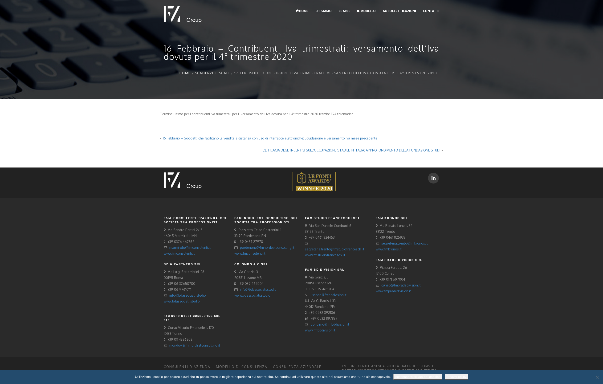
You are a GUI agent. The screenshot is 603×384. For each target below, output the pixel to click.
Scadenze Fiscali (212, 73)
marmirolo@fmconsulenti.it (190, 247)
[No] (597, 377)
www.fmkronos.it (389, 249)
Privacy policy (456, 377)
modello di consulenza (241, 367)
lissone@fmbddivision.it (328, 295)
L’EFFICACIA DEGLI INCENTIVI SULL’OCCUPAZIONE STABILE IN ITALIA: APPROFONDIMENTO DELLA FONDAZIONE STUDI (351, 150)
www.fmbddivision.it (320, 330)
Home (185, 73)
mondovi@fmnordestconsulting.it (194, 345)
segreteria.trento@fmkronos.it (404, 243)
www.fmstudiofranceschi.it (325, 255)
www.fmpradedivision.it (393, 291)
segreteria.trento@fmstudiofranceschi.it (334, 249)
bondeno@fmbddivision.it (330, 324)
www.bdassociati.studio (182, 301)
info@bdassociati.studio (187, 295)
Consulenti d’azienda (187, 367)
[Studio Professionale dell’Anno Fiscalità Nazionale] (314, 181)
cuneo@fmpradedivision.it (401, 285)
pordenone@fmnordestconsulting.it (267, 247)
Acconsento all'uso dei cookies (417, 377)
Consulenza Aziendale (297, 367)
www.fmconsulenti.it (179, 253)
